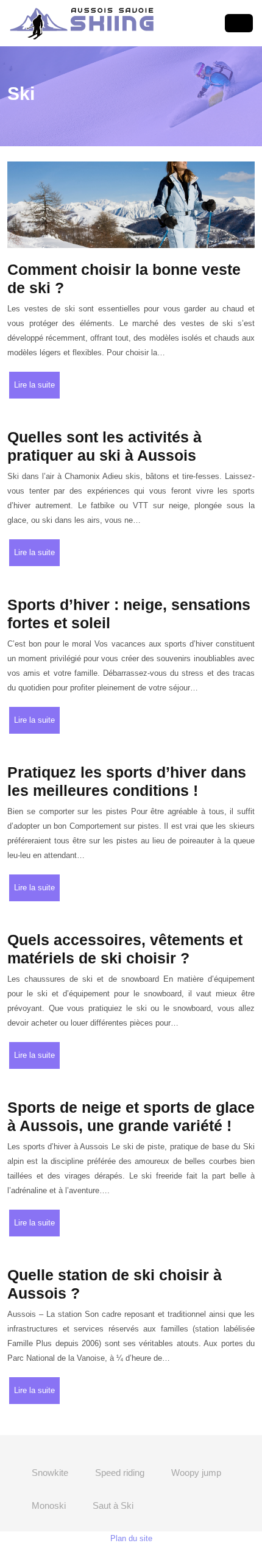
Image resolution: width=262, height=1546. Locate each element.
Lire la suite (34, 384)
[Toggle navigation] (239, 23)
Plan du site (131, 1538)
